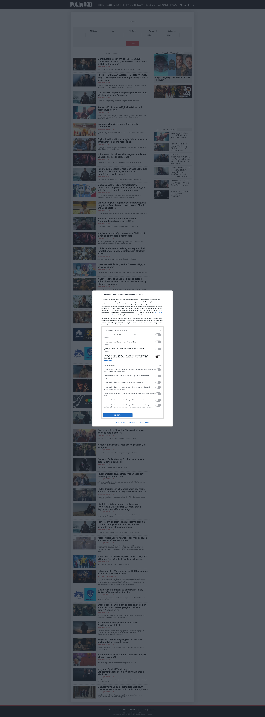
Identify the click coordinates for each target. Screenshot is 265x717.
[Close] (168, 295)
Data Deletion (120, 422)
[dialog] (132, 358)
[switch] (158, 334)
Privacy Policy (144, 422)
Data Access (132, 422)
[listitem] (132, 330)
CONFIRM (117, 415)
